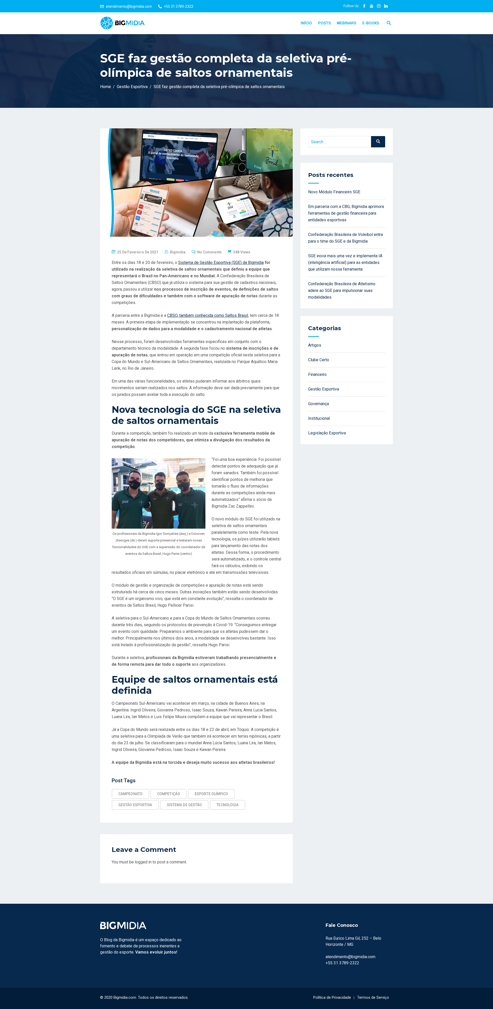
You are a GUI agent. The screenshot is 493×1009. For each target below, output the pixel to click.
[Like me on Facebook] (364, 6)
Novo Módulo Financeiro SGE (334, 191)
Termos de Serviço (373, 997)
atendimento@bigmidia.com (129, 6)
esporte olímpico (211, 794)
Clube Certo (318, 359)
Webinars (346, 23)
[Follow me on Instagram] (379, 6)
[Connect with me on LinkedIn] (386, 6)
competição (168, 794)
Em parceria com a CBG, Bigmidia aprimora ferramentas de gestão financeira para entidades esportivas (346, 213)
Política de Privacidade (332, 997)
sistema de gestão (184, 805)
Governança (318, 403)
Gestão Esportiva (135, 805)
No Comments (209, 252)
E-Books (370, 23)
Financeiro (317, 374)
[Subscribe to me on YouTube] (371, 6)
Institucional (319, 418)
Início (306, 23)
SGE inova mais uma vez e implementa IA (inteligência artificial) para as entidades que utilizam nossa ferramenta (345, 262)
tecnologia (227, 805)
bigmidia (178, 252)
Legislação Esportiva (327, 433)
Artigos (314, 345)
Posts (324, 23)
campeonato (130, 794)
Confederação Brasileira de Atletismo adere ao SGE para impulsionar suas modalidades (341, 290)
